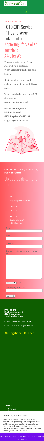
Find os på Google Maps (18, 326)
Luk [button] (26, 439)
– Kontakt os (13, 411)
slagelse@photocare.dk (18, 321)
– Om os (10, 409)
